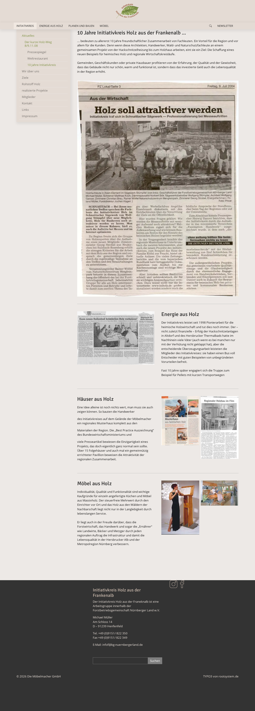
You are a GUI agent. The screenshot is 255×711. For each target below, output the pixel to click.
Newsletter (225, 26)
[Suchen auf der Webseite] (210, 25)
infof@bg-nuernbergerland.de (122, 645)
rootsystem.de (229, 676)
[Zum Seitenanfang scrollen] (247, 703)
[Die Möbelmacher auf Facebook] (182, 584)
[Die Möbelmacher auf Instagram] (173, 584)
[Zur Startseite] (127, 11)
